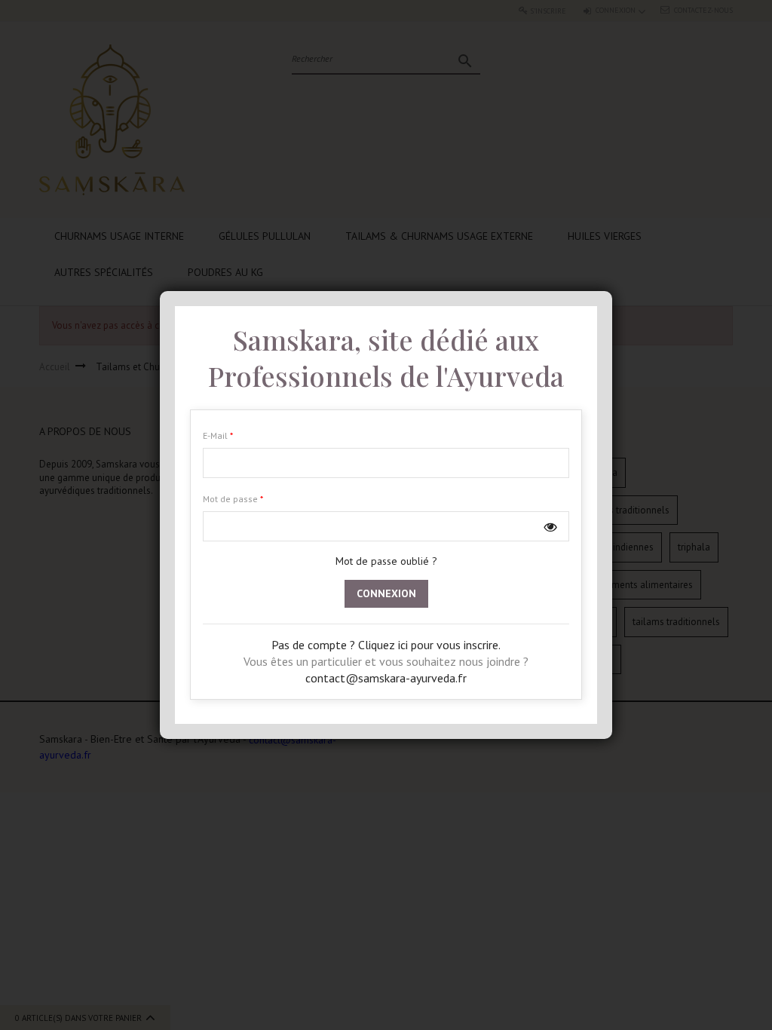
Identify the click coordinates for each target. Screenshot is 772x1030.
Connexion (386, 593)
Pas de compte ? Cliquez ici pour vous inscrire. (386, 644)
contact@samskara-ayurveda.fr (386, 677)
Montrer (550, 526)
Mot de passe (231, 498)
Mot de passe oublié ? (386, 561)
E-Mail (216, 435)
